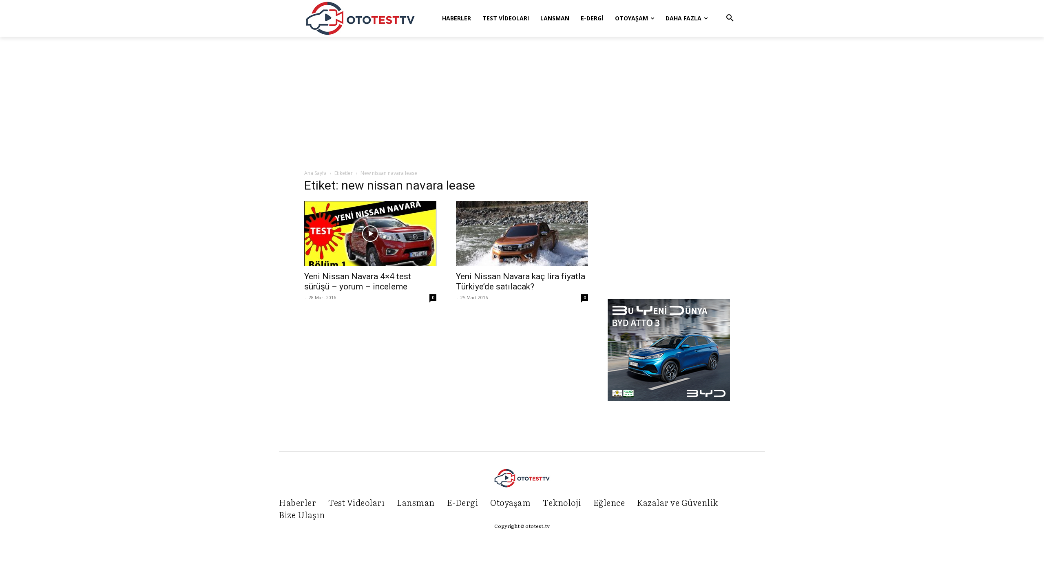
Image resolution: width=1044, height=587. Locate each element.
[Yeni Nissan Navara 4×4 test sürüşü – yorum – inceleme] (370, 233)
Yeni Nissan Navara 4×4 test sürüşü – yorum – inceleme (357, 281)
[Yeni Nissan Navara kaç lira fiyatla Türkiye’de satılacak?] (522, 233)
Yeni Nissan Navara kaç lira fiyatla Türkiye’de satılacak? (520, 281)
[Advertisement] (522, 103)
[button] (730, 18)
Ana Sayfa (315, 173)
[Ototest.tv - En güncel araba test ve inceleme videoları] (360, 18)
